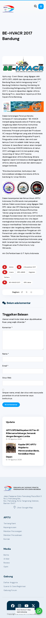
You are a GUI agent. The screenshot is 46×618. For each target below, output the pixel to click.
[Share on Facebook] (22, 292)
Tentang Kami (10, 523)
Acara (11, 272)
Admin (11, 267)
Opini (6, 566)
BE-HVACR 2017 (14, 282)
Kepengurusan (10, 527)
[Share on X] (26, 292)
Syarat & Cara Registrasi (15, 586)
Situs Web (6, 377)
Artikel (6, 559)
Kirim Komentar (11, 405)
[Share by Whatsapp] (31, 292)
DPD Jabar (27, 282)
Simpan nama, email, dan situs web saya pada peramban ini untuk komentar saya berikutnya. (22, 395)
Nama (5, 354)
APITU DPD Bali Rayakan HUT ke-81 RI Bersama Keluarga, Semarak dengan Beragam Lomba (22, 433)
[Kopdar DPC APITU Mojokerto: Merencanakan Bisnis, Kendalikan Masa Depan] (11, 448)
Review (7, 562)
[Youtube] (26, 605)
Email (5, 365)
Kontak (7, 539)
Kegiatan (32, 272)
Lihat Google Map (25, 507)
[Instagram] (19, 605)
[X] (33, 605)
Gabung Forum (10, 590)
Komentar (7, 327)
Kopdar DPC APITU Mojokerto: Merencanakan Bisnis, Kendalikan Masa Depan (22, 450)
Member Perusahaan (13, 535)
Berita (6, 555)
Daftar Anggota (11, 582)
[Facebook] (12, 605)
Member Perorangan (13, 531)
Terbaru (6, 277)
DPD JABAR (21, 272)
